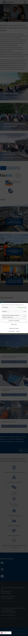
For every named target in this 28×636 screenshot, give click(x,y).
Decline (14, 324)
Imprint (17, 331)
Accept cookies (14, 320)
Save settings (14, 328)
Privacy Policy (12, 331)
